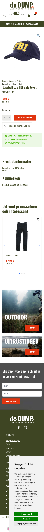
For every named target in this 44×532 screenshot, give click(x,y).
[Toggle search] (4, 15)
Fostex (19, 81)
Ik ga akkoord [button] (26, 514)
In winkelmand (26, 117)
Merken (11, 81)
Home (4, 81)
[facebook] (18, 427)
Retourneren (10, 448)
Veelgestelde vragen (13, 440)
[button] (39, 246)
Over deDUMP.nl (7, 517)
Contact (8, 444)
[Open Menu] (40, 15)
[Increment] (9, 117)
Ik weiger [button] (26, 519)
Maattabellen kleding (13, 455)
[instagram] (25, 427)
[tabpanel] (22, 53)
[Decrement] (4, 117)
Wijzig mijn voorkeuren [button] (26, 524)
